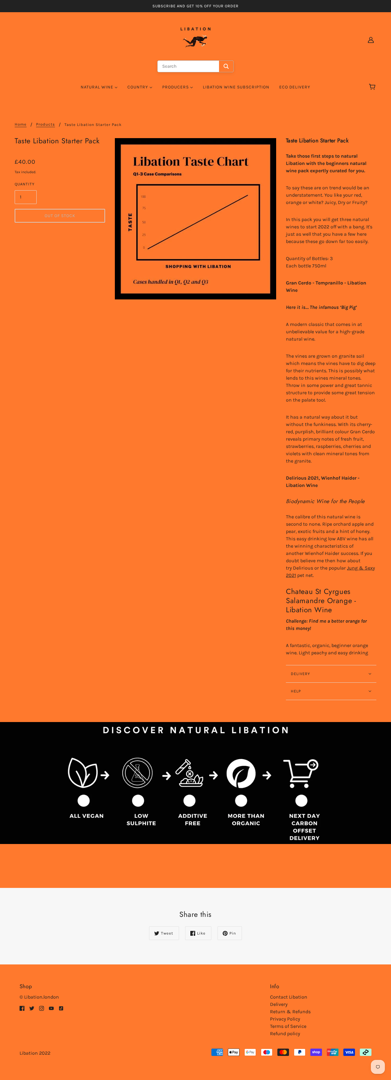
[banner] (195, 39)
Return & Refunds (290, 1011)
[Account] (370, 40)
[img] (22, 1008)
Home (21, 124)
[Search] (226, 66)
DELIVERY (300, 673)
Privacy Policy (285, 1019)
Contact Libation (288, 997)
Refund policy (285, 1033)
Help (296, 691)
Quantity (25, 184)
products (45, 124)
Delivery (278, 1004)
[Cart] (373, 87)
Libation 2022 (35, 1053)
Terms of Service (288, 1026)
